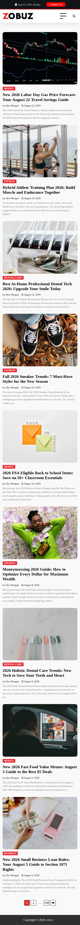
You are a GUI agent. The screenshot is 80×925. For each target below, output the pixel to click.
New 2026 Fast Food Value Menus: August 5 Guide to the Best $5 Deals (40, 769)
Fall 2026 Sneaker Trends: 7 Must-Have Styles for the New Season (38, 379)
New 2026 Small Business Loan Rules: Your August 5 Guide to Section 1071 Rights (36, 864)
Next (53, 903)
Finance (10, 563)
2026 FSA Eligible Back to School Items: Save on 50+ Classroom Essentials (38, 475)
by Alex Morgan (11, 105)
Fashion (9, 370)
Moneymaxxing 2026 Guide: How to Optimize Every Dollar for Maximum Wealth (35, 574)
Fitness (9, 181)
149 (46, 902)
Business (10, 853)
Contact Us (56, 4)
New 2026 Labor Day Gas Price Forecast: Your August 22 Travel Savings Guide (39, 97)
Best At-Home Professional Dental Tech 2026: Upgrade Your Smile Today (37, 286)
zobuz (49, 919)
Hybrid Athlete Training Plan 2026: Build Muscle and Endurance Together (39, 190)
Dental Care (13, 277)
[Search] (74, 16)
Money (9, 88)
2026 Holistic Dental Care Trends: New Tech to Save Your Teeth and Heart (37, 673)
